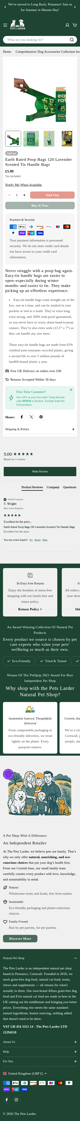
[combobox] (40, 39)
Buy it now (40, 205)
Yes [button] (31, 540)
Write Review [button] (40, 471)
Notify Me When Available (23, 185)
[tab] (32, 488)
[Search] (72, 39)
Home (7, 51)
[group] (40, 454)
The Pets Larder (25, 1114)
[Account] (67, 25)
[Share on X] (31, 417)
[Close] (71, 390)
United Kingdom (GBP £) (25, 1073)
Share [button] (44, 540)
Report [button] (38, 540)
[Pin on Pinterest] (41, 417)
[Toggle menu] (5, 25)
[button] (5, 7)
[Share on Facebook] (21, 417)
